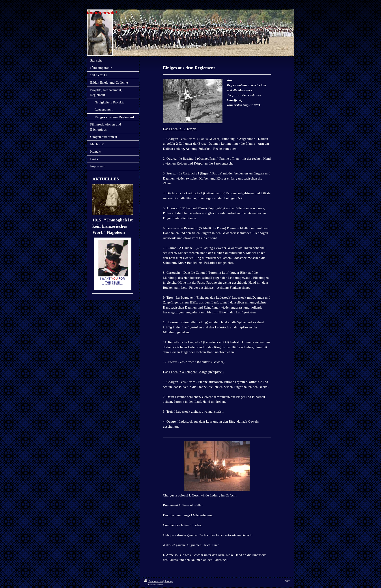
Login (287, 580)
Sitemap (168, 581)
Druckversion (155, 581)
